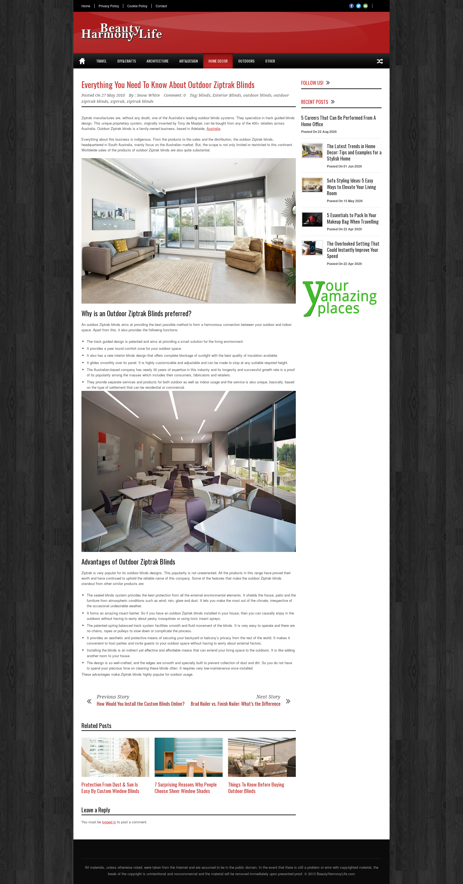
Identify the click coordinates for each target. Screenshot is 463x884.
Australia (213, 128)
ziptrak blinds (140, 101)
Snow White (148, 95)
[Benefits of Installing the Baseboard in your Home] (380, 61)
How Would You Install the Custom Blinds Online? (141, 703)
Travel (101, 61)
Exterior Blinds (226, 95)
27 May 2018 (113, 95)
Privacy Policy (109, 6)
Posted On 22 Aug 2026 (319, 131)
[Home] (82, 60)
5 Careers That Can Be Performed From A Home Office (338, 120)
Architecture (158, 61)
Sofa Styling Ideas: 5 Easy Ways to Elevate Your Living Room (351, 187)
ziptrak (117, 101)
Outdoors (246, 61)
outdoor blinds (257, 95)
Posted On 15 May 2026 (345, 200)
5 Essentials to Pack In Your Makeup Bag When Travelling (353, 218)
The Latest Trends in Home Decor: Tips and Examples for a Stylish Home (354, 152)
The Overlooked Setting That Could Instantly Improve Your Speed (353, 250)
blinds (204, 95)
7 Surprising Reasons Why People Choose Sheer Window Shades (186, 787)
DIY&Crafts (126, 61)
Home (85, 6)
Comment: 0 (175, 95)
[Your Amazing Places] (341, 316)
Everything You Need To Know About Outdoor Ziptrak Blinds (168, 84)
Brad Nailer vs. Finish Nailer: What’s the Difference (236, 703)
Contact (161, 6)
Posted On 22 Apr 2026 (344, 229)
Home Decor (217, 61)
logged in (109, 821)
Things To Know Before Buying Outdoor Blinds (256, 787)
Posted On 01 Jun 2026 (344, 166)
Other (270, 61)
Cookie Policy (137, 6)
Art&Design (188, 61)
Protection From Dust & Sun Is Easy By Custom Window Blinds (110, 787)
